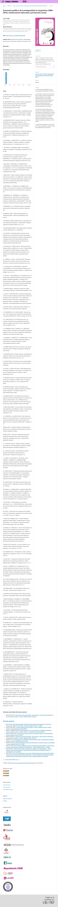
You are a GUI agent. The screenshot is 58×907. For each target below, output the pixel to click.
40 (12, 759)
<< (3, 759)
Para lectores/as (6, 785)
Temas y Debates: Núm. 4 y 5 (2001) (16, 744)
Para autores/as (6, 787)
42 (15, 759)
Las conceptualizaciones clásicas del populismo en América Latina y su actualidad (34, 742)
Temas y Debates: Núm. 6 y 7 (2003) (33, 725)
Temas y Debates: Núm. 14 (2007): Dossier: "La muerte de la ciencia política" (25, 732)
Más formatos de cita (41, 66)
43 (16, 759)
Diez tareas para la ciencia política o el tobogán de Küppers (36, 730)
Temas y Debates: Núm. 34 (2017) (27, 716)
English (5, 801)
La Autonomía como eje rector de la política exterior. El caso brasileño (35, 733)
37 (7, 759)
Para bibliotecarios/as (8, 789)
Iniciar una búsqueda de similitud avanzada (22, 763)
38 (9, 759)
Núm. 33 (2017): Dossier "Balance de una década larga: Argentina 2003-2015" (30, 5)
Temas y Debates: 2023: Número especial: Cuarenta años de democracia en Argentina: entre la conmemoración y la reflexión (29, 750)
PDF (38, 50)
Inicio (4, 5)
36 (6, 759)
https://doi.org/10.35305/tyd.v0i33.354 (15, 35)
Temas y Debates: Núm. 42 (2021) (19, 741)
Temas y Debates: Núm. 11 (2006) (41, 747)
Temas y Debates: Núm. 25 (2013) (14, 735)
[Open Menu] (3, 1)
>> (19, 759)
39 (10, 759)
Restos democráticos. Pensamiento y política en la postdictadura (30, 748)
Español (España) (7, 798)
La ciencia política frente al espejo (24, 727)
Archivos (9, 5)
